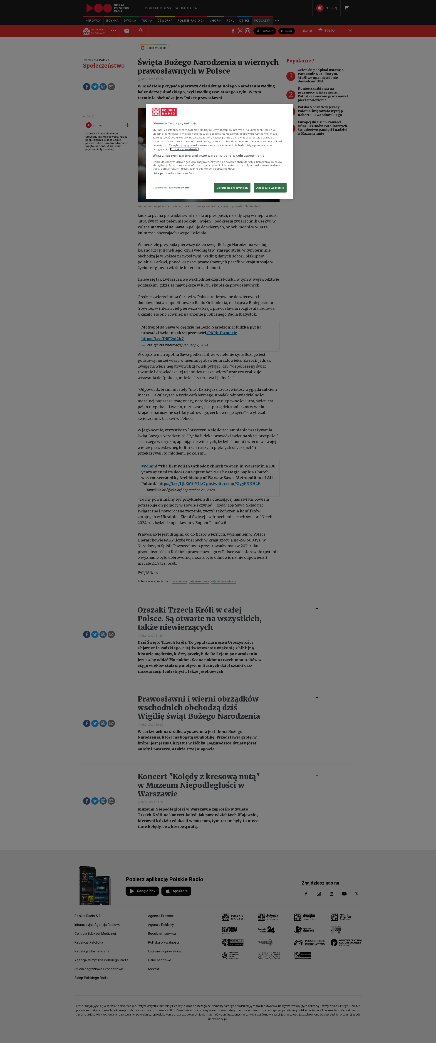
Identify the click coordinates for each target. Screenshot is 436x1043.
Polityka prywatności (184, 149)
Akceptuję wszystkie (270, 187)
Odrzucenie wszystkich (232, 187)
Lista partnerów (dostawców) (173, 173)
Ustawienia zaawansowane (171, 187)
